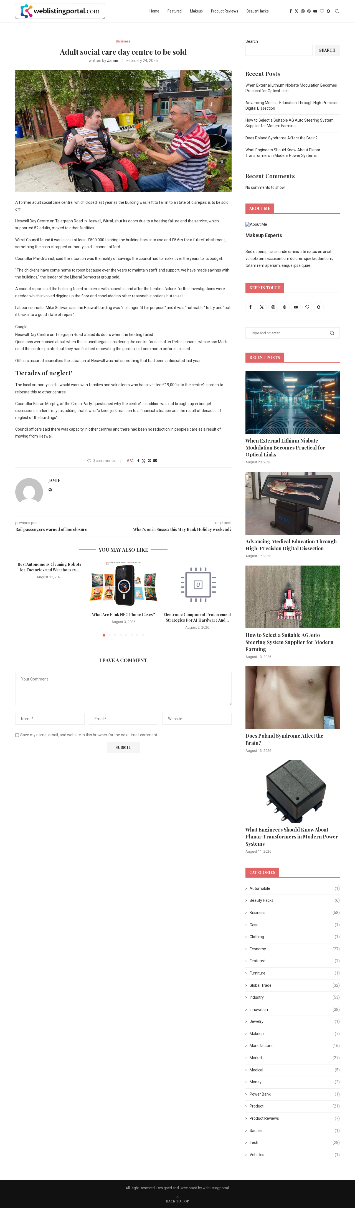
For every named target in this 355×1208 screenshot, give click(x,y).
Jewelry (295, 1021)
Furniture (295, 973)
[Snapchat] (328, 11)
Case (295, 925)
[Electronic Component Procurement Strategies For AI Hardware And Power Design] (197, 584)
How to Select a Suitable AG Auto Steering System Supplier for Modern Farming (289, 642)
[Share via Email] (155, 460)
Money (295, 1082)
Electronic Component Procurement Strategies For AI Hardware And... (197, 617)
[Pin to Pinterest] (149, 460)
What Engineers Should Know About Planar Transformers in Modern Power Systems (291, 836)
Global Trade (295, 985)
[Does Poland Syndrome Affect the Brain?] (292, 697)
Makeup (196, 11)
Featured (175, 11)
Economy (295, 949)
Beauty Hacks (258, 11)
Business (295, 912)
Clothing (295, 937)
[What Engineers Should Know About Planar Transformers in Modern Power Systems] (292, 791)
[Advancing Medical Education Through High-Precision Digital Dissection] (292, 503)
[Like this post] (132, 460)
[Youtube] (315, 11)
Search (251, 41)
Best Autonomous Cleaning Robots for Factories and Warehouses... (49, 567)
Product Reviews (224, 11)
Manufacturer (295, 1045)
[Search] (337, 11)
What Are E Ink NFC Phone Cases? (123, 614)
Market (295, 1058)
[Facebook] (291, 11)
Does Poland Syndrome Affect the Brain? (281, 138)
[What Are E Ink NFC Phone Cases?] (123, 584)
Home (154, 11)
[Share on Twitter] (144, 460)
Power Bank (295, 1094)
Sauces (295, 1130)
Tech (295, 1142)
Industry (295, 997)
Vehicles (295, 1154)
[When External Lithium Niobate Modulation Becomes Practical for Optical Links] (292, 402)
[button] (22, 599)
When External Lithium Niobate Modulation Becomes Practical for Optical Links (285, 447)
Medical (295, 1070)
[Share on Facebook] (138, 460)
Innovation (295, 1009)
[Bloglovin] (322, 11)
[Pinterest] (309, 11)
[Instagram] (303, 11)
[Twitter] (296, 11)
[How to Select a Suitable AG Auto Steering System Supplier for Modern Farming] (292, 597)
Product (295, 1106)
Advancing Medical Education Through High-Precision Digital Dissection (291, 545)
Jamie (112, 60)
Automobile (295, 888)
